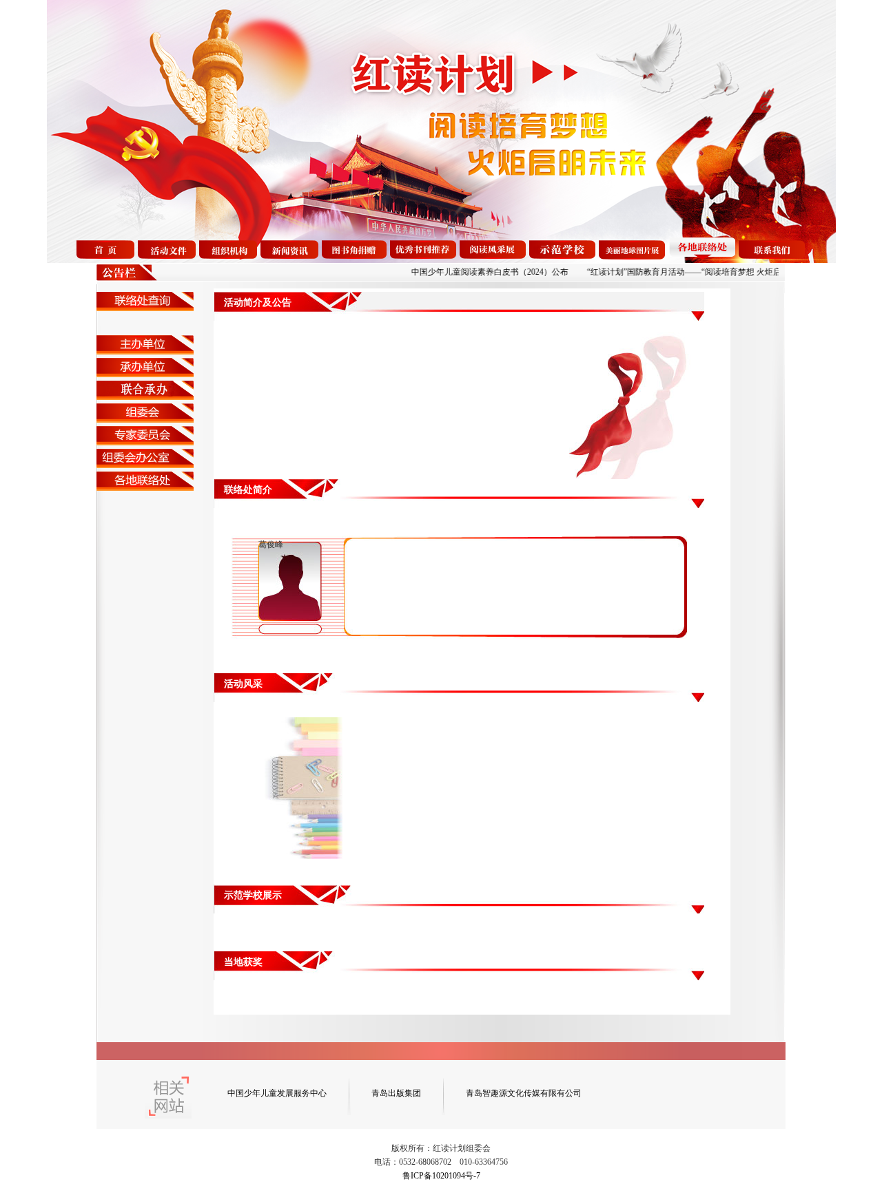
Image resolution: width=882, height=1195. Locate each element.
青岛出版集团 (396, 1093)
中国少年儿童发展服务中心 (277, 1093)
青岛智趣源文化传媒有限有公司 (524, 1093)
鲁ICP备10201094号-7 (441, 1176)
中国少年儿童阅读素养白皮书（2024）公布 (468, 272)
